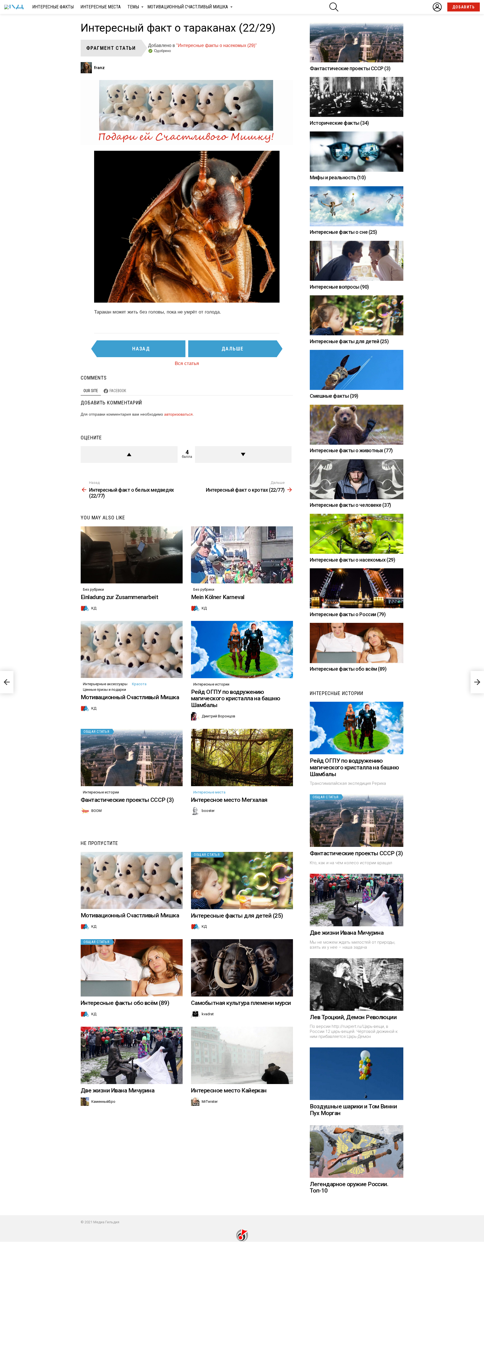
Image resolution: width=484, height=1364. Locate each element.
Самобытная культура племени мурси (241, 1003)
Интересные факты (53, 7)
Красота (139, 684)
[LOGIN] (437, 7)
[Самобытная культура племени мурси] (242, 968)
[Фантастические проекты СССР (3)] (132, 757)
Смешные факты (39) (334, 396)
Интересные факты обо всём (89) (125, 1003)
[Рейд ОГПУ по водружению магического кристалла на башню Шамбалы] (242, 649)
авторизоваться (178, 414)
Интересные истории (211, 684)
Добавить (463, 7)
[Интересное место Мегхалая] (242, 757)
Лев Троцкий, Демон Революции (353, 1017)
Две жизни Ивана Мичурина (117, 1090)
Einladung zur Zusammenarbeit (119, 597)
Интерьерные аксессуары (105, 684)
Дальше (233, 349)
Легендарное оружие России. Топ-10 (349, 1187)
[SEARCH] (333, 7)
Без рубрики (93, 589)
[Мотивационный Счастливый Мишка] (132, 649)
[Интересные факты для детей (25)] (242, 880)
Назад (141, 349)
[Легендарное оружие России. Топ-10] (356, 1151)
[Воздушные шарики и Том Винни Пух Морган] (356, 1073)
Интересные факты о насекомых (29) (352, 560)
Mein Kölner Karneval (218, 597)
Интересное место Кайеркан (229, 1090)
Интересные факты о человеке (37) (350, 505)
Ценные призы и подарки (104, 689)
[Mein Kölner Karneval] (242, 555)
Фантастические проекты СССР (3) (127, 800)
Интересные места (100, 7)
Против (243, 454)
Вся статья (187, 363)
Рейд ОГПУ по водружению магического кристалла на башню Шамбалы (235, 698)
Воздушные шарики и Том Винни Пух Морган (353, 1109)
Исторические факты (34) (339, 123)
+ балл (129, 454)
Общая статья (96, 731)
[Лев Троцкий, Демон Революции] (356, 984)
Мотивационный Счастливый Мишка (187, 7)
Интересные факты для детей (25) (237, 915)
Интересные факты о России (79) (348, 614)
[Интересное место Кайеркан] (242, 1055)
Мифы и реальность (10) (338, 177)
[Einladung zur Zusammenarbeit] (132, 555)
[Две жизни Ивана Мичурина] (132, 1055)
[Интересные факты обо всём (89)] (132, 968)
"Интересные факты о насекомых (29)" (216, 45)
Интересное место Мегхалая (229, 800)
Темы (133, 7)
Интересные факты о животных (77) (351, 450)
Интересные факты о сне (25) (343, 232)
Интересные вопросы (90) (339, 287)
